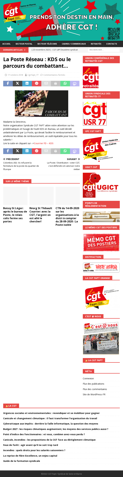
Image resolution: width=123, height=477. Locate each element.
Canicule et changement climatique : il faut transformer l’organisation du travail (50, 418)
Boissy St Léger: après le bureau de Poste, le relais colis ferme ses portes (15, 214)
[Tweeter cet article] (17, 84)
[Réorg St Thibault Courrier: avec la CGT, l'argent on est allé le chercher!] (41, 196)
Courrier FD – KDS (43, 143)
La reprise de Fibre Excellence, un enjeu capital (30, 455)
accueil (6, 43)
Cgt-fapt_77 (33, 74)
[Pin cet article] (36, 84)
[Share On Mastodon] (75, 84)
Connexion (88, 378)
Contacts (111, 43)
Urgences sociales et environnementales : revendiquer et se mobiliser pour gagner (51, 413)
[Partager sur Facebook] (8, 84)
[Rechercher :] (104, 49)
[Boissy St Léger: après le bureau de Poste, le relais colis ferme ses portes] (15, 196)
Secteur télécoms (47, 43)
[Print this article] (56, 84)
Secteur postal (24, 43)
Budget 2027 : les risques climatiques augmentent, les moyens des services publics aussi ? (55, 429)
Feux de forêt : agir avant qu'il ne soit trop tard (30, 445)
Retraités (96, 43)
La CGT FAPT (95, 360)
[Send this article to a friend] (46, 84)
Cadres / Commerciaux (74, 43)
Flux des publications (93, 383)
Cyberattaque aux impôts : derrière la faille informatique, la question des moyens (50, 423)
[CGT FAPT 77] (61, 38)
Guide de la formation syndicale (21, 460)
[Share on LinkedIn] (27, 84)
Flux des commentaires (95, 389)
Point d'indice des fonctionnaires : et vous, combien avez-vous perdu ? (44, 434)
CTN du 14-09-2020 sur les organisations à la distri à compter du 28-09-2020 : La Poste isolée (67, 216)
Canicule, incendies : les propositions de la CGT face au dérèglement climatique (49, 439)
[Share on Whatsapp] (65, 84)
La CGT (12, 405)
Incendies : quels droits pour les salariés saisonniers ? (34, 450)
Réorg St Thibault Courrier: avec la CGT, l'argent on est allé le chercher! (40, 214)
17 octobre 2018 (15, 74)
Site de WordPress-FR (94, 394)
